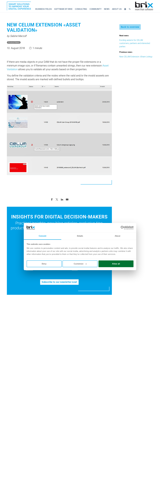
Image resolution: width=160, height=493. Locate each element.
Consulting (81, 9)
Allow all (116, 264)
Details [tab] (80, 236)
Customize (79, 264)
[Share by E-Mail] (67, 199)
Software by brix (63, 9)
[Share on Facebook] (52, 199)
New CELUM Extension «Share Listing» (135, 56)
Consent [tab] (42, 236)
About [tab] (117, 236)
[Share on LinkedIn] (62, 199)
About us (117, 9)
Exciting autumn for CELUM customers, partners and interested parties (134, 43)
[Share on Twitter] (57, 199)
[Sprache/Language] (125, 9)
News (107, 9)
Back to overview (130, 27)
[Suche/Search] (129, 9)
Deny (44, 264)
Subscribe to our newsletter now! (59, 282)
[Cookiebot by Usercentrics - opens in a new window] (123, 228)
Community (96, 9)
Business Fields (43, 9)
